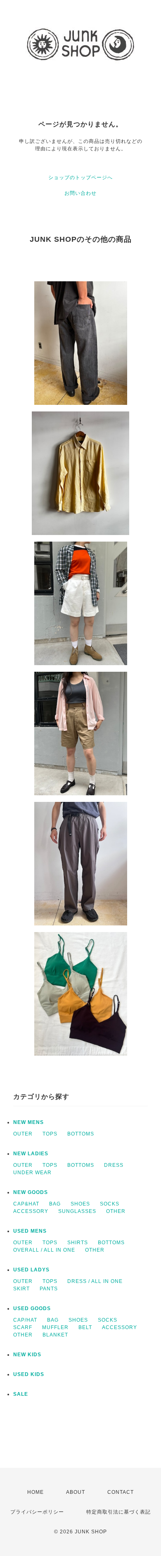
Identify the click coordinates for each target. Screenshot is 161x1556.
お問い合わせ (80, 193)
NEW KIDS (27, 1354)
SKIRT (21, 1289)
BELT (85, 1327)
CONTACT (120, 1492)
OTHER (115, 1211)
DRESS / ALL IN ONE (95, 1281)
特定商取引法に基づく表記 (118, 1512)
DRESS (113, 1165)
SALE (20, 1394)
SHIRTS (77, 1242)
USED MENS (30, 1231)
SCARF (22, 1327)
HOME (35, 1492)
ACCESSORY (30, 1211)
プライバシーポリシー (37, 1512)
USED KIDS (28, 1374)
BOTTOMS (80, 1134)
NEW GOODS (30, 1192)
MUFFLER (55, 1327)
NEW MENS (28, 1122)
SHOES (80, 1204)
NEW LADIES (30, 1153)
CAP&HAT (26, 1204)
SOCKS (109, 1204)
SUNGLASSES (77, 1211)
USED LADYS (31, 1270)
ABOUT (75, 1492)
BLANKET (55, 1335)
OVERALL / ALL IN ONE (44, 1250)
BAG (55, 1204)
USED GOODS (32, 1308)
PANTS (49, 1289)
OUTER (23, 1134)
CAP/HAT (25, 1320)
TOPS (50, 1134)
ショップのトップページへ (80, 177)
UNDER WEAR (32, 1172)
